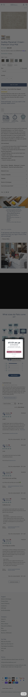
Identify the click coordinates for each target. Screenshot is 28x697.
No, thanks (14, 356)
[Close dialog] (22, 340)
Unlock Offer (14, 351)
